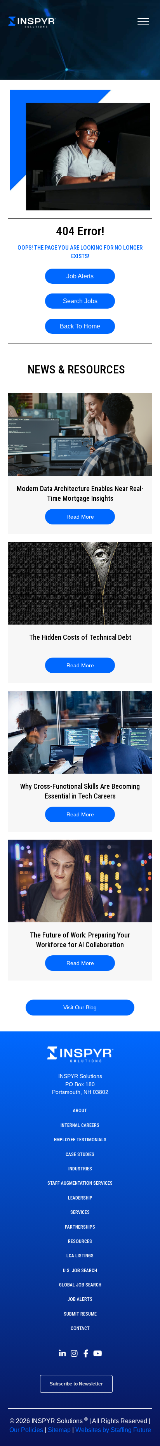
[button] (80, 276)
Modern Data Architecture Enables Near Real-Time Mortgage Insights (80, 493)
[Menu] (143, 22)
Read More (84, 517)
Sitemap (59, 1430)
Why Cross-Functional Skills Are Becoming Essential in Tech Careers (80, 791)
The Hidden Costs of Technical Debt (80, 637)
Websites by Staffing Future (113, 1430)
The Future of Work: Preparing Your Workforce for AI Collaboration (80, 940)
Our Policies (26, 1430)
